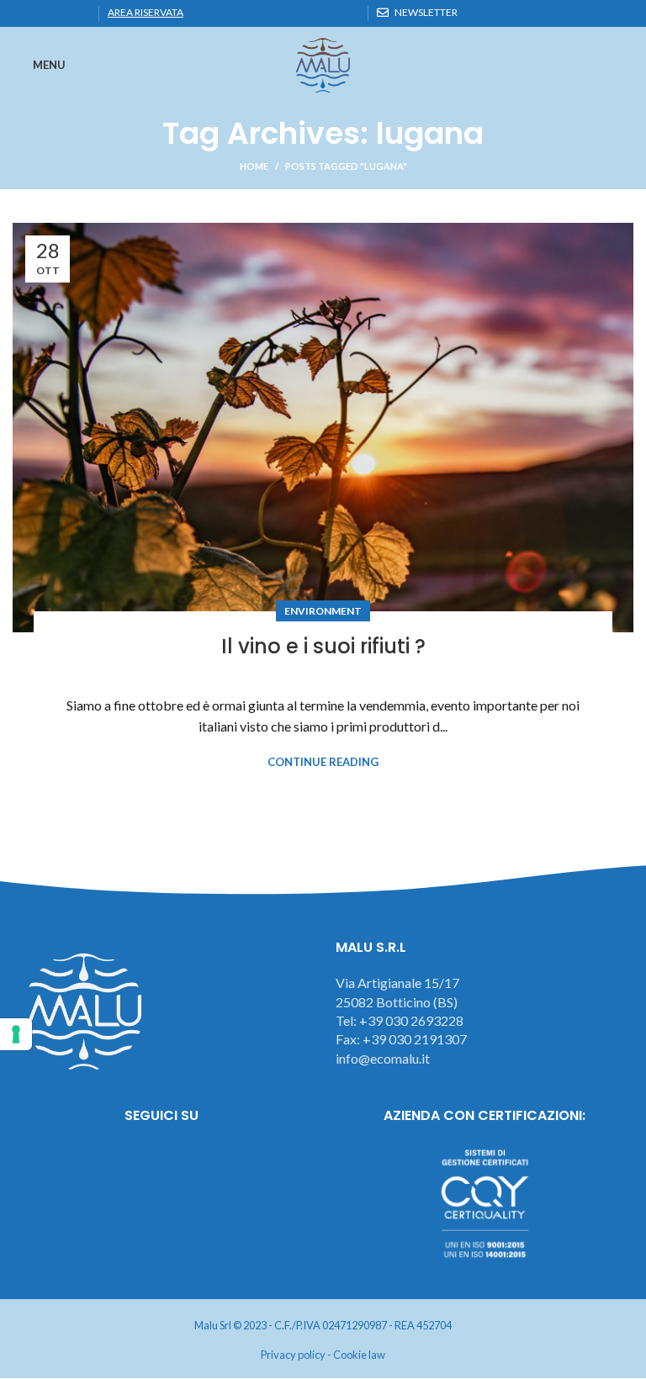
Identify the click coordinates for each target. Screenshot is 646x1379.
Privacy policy (293, 1354)
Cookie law (359, 1354)
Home (254, 166)
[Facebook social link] (22, 13)
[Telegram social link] (80, 13)
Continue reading (323, 762)
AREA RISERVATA (145, 12)
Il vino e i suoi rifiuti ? (323, 646)
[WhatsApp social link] (61, 13)
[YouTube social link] (208, 1161)
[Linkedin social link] (41, 13)
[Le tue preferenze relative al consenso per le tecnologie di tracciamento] (16, 1034)
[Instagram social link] (162, 1161)
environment (323, 611)
